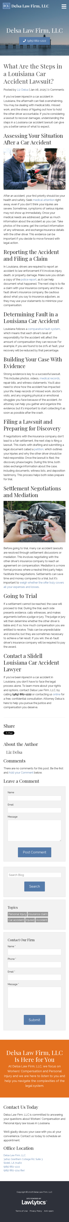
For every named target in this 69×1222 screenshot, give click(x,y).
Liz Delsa (22, 89)
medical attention (44, 200)
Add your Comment (21, 772)
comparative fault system (44, 329)
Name (11, 792)
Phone (12, 959)
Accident (41, 920)
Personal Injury (17, 914)
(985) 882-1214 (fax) (14, 1170)
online (56, 694)
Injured (30, 920)
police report (29, 279)
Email (11, 804)
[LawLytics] (34, 1202)
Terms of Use (22, 1211)
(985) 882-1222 (36, 40)
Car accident (16, 920)
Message (12, 816)
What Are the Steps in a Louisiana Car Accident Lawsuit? (33, 73)
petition (39, 449)
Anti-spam (49, 1211)
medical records (50, 378)
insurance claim (37, 914)
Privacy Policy (36, 1211)
